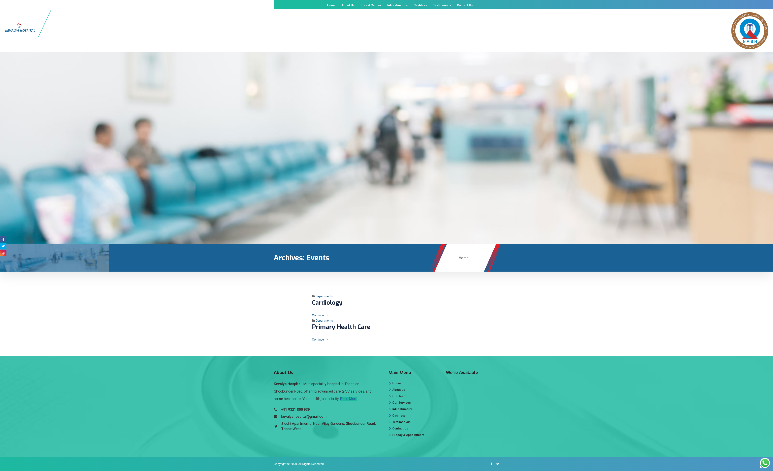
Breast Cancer (371, 5)
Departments (324, 296)
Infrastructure (397, 5)
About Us (348, 5)
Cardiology (327, 303)
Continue (318, 315)
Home (331, 5)
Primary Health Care (341, 327)
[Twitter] (496, 464)
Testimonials (442, 5)
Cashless (420, 5)
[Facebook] (490, 464)
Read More (348, 399)
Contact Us (465, 5)
